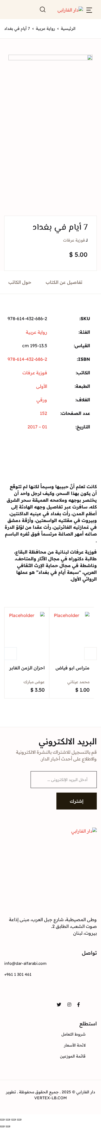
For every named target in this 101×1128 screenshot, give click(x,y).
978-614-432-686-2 (27, 359)
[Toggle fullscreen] (8, 1119)
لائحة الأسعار (75, 1045)
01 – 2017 (37, 427)
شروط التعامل (73, 1034)
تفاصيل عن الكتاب (64, 282)
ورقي (41, 399)
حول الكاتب (19, 282)
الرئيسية (68, 28)
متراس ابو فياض (72, 668)
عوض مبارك (34, 681)
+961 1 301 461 (17, 974)
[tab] (64, 282)
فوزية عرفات (74, 240)
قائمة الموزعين (73, 1056)
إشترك (76, 801)
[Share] (13, 1119)
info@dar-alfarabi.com (25, 963)
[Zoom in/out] (2, 1119)
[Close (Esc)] (19, 1119)
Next (90, 653)
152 (43, 413)
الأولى (41, 386)
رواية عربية (45, 28)
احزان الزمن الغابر (27, 668)
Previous (10, 653)
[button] (89, 9)
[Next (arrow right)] (2, 1126)
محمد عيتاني (78, 681)
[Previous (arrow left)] (8, 1126)
